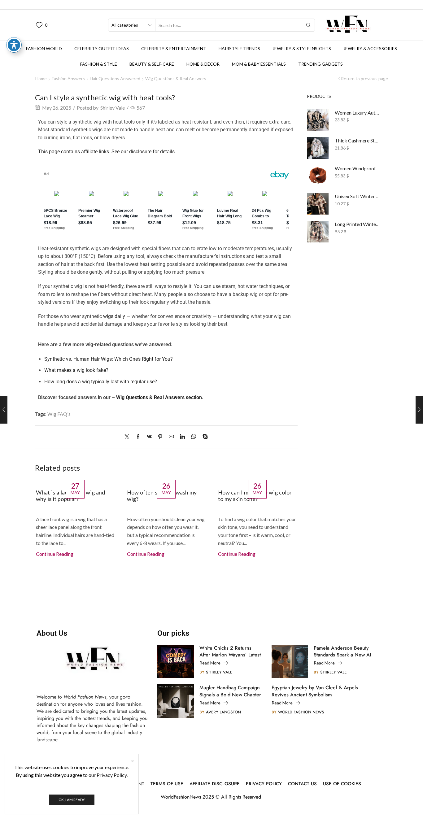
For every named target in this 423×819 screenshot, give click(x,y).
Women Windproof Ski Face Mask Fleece (358, 168)
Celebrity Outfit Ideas (101, 48)
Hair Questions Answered (115, 78)
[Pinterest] (160, 437)
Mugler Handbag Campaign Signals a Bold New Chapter (230, 691)
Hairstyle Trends (239, 48)
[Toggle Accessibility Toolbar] (14, 44)
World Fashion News (301, 712)
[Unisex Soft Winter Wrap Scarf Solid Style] (318, 204)
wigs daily (114, 316)
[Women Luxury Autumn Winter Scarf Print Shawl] (318, 120)
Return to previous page (364, 78)
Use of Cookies (342, 784)
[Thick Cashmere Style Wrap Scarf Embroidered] (318, 148)
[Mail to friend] (171, 437)
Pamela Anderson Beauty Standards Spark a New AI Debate (342, 651)
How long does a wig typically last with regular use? (100, 382)
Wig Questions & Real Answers (175, 78)
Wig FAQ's (59, 414)
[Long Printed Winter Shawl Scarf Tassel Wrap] (318, 231)
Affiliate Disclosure (215, 784)
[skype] (203, 437)
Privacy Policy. (112, 775)
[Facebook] (138, 437)
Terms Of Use (166, 784)
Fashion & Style (98, 64)
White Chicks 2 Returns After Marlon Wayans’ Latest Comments (230, 651)
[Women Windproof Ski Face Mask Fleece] (318, 176)
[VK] (149, 437)
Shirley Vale (112, 108)
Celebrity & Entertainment (173, 48)
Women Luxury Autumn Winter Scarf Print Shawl (358, 112)
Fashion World (44, 48)
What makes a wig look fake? (76, 370)
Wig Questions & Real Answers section (159, 397)
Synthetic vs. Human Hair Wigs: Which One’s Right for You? (108, 359)
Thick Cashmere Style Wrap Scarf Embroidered (358, 140)
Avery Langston (223, 712)
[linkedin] (182, 437)
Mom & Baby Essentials (259, 64)
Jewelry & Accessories (370, 48)
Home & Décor (203, 64)
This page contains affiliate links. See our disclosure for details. (107, 152)
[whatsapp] (193, 437)
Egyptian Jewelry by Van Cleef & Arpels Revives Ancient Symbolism (315, 691)
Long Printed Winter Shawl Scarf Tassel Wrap (358, 224)
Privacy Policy (264, 784)
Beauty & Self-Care (151, 64)
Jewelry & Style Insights (302, 48)
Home (41, 78)
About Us (52, 633)
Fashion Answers (68, 78)
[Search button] (308, 25)
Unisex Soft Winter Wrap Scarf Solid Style (358, 196)
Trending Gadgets (320, 64)
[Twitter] (128, 437)
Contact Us (302, 784)
